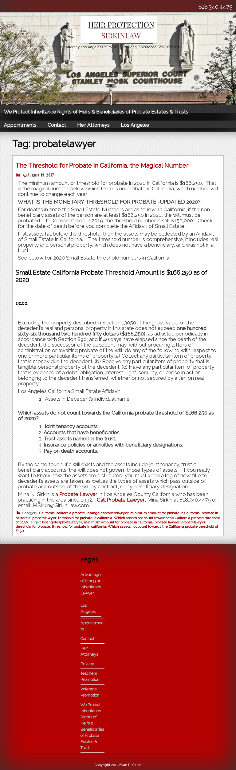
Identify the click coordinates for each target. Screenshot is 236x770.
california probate (71, 513)
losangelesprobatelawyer (107, 513)
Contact (57, 125)
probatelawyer (44, 518)
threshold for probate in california (85, 518)
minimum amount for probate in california (118, 522)
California (47, 513)
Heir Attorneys (93, 125)
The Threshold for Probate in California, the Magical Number (102, 165)
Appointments (20, 125)
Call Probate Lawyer (120, 500)
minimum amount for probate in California (165, 513)
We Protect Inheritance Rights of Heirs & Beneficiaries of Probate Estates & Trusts (96, 112)
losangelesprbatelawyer (62, 522)
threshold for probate (33, 526)
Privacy (87, 663)
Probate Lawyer (78, 494)
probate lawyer (167, 522)
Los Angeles (135, 125)
